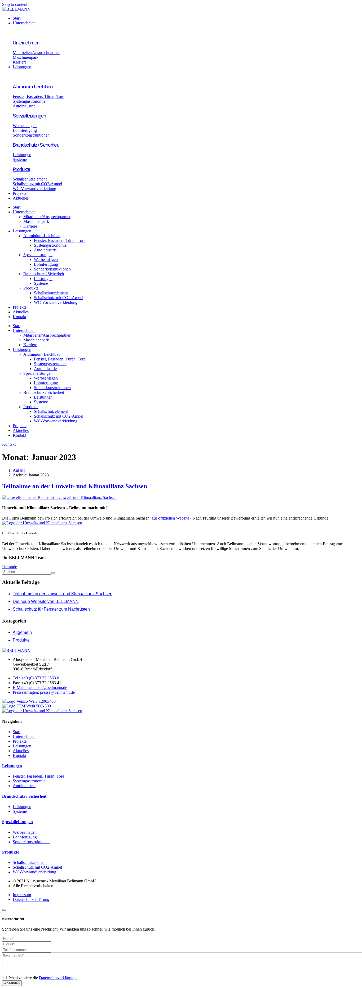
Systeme (41, 283)
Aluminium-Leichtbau (41, 235)
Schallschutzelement (51, 293)
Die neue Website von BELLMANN (46, 601)
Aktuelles (21, 312)
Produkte (30, 288)
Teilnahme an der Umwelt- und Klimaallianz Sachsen (74, 486)
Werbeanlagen (46, 259)
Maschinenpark (36, 221)
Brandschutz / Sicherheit (43, 274)
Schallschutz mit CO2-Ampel (58, 297)
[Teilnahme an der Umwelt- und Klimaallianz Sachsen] (59, 497)
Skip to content (14, 4)
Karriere (30, 226)
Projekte (20, 307)
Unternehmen (24, 212)
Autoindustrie (45, 250)
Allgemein (22, 632)
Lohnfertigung (46, 264)
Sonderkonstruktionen (52, 269)
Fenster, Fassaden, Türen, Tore (59, 240)
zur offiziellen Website (170, 518)
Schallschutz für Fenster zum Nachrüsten (51, 609)
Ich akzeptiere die (42, 978)
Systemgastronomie (50, 245)
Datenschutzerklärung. (58, 978)
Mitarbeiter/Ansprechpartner (46, 216)
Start (16, 207)
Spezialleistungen (37, 254)
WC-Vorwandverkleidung (55, 302)
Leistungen (22, 231)
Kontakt (19, 316)
